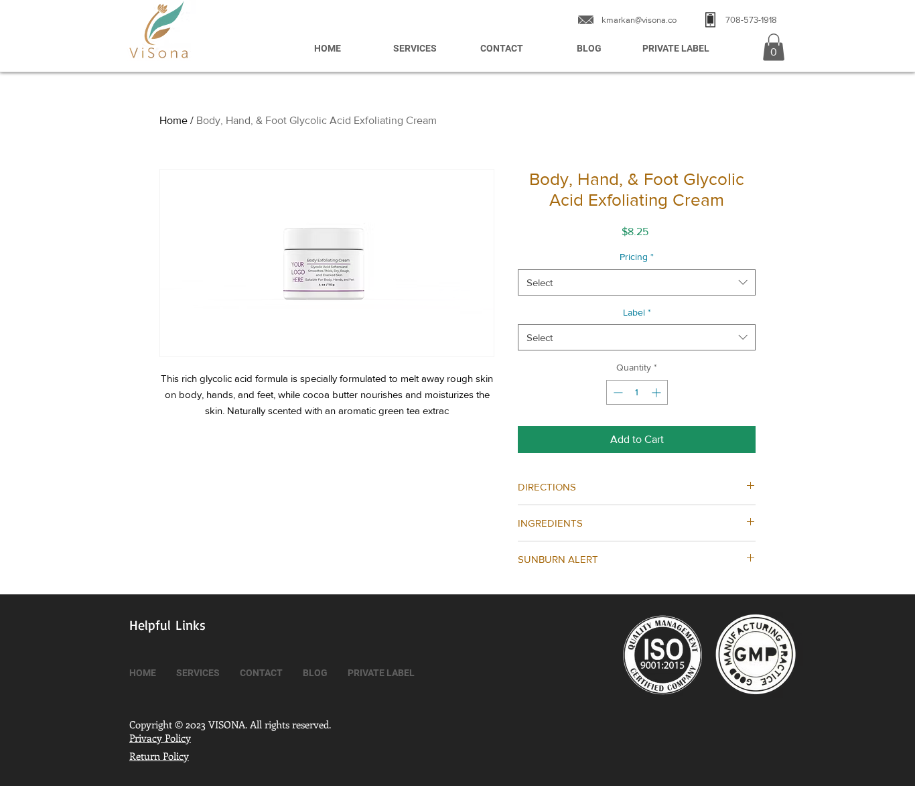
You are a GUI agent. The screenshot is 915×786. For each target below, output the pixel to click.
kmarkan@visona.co (639, 20)
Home (173, 120)
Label (637, 312)
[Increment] (657, 392)
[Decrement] (616, 392)
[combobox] (637, 282)
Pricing (637, 256)
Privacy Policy (160, 737)
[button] (773, 47)
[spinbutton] (637, 392)
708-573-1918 (751, 20)
